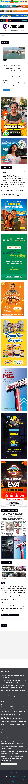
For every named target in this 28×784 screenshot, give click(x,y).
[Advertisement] (14, 645)
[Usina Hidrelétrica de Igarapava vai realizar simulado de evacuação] (14, 53)
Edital (2, 590)
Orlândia (5, 599)
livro (9, 592)
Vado (24, 608)
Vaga (2, 610)
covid (11, 588)
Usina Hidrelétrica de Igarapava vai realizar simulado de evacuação (12, 68)
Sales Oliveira (13, 606)
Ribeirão (17, 603)
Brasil (11, 586)
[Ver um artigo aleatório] (25, 35)
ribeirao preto (11, 603)
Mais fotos (3, 578)
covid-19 (14, 588)
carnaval (19, 586)
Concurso (3, 588)
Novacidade (6, 596)
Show (5, 608)
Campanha (15, 586)
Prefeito (11, 599)
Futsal (24, 590)
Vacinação (20, 608)
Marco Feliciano (13, 592)
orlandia (18, 595)
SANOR (19, 606)
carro (22, 586)
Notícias (5, 60)
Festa (17, 590)
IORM (5, 592)
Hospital (2, 592)
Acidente (3, 586)
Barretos (7, 586)
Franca (21, 590)
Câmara (24, 588)
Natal (2, 596)
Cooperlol (8, 588)
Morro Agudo (22, 593)
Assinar (4, 625)
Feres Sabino (12, 590)
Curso (21, 588)
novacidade (17, 63)
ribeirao (4, 603)
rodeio (7, 606)
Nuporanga (11, 596)
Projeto (21, 600)
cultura (18, 588)
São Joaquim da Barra (12, 608)
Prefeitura (16, 600)
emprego (6, 590)
